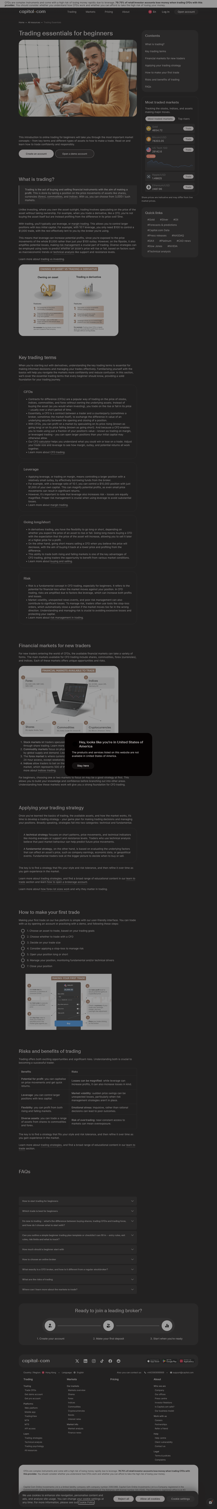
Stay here (83, 765)
